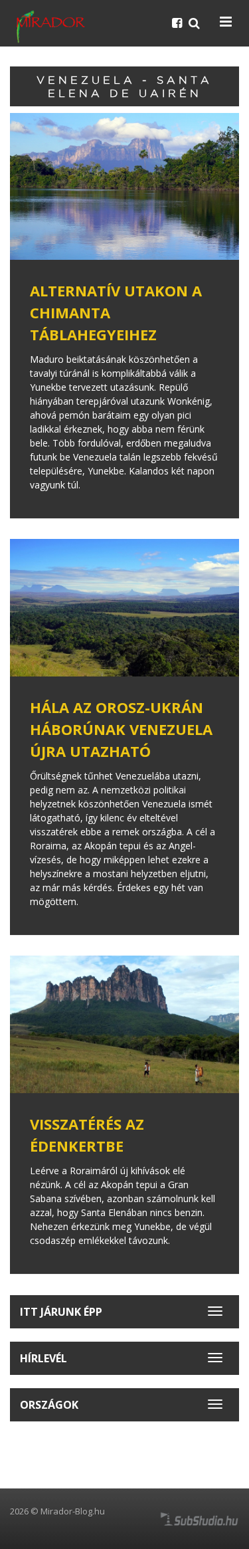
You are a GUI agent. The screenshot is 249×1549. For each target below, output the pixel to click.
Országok (49, 1404)
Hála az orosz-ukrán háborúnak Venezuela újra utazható (121, 729)
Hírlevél (43, 1358)
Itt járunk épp (61, 1311)
